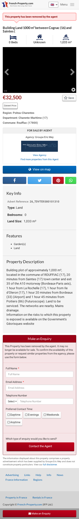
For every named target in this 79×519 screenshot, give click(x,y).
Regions (37, 479)
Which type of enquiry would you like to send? (31, 438)
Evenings (33, 414)
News (60, 474)
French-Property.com (29, 504)
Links (27, 474)
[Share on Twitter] (39, 180)
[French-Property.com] (16, 4)
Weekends (52, 414)
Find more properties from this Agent (39, 159)
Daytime (15, 414)
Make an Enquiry (41, 513)
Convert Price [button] (10, 105)
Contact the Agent (40, 446)
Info (49, 474)
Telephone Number (16, 395)
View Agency (39, 155)
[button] (6, 70)
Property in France (16, 497)
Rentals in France (42, 497)
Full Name (11, 368)
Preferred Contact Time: (19, 409)
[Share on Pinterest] (58, 180)
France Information (17, 479)
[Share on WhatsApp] (70, 180)
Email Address (14, 381)
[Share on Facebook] (14, 180)
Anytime (15, 422)
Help (38, 474)
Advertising (12, 474)
